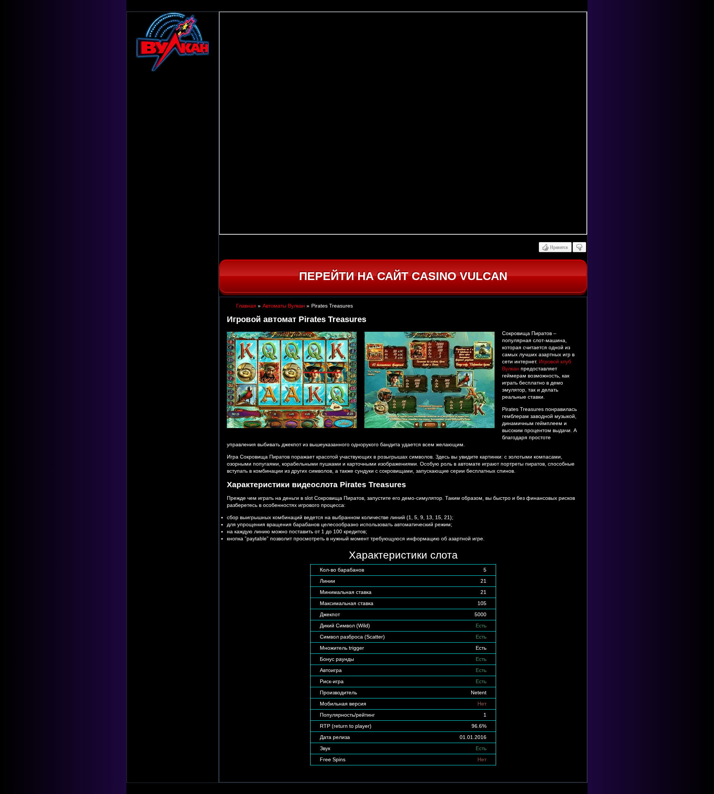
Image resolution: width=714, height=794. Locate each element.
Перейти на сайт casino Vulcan (403, 276)
